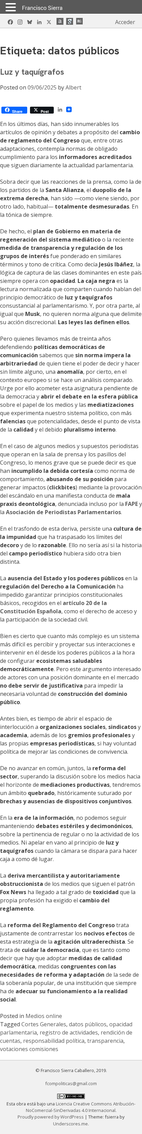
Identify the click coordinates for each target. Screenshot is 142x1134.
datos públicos (87, 1024)
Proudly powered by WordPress (51, 1117)
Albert (73, 87)
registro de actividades (69, 1032)
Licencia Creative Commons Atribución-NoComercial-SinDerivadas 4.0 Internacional (81, 1107)
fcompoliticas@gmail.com (71, 1083)
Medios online (44, 1016)
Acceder (125, 22)
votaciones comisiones (29, 1049)
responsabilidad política (53, 1041)
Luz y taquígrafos (32, 71)
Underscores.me (70, 1124)
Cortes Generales (43, 1024)
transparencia (105, 1041)
